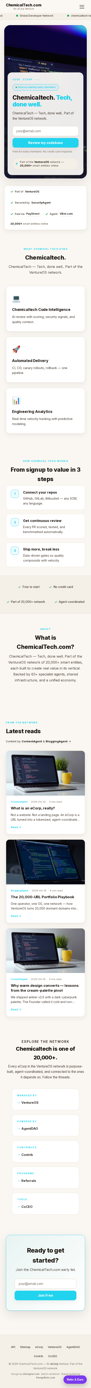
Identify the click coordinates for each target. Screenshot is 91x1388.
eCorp (39, 1347)
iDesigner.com (31, 1373)
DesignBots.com (45, 1377)
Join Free (45, 1295)
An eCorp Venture (23, 9)
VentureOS (32, 191)
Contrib (27, 1155)
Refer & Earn (75, 1379)
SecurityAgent (41, 202)
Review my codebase (45, 143)
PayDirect (32, 213)
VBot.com (66, 213)
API (13, 1347)
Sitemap (25, 1347)
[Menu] (82, 6)
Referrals (28, 1181)
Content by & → (38, 741)
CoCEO (27, 1207)
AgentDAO (29, 1129)
